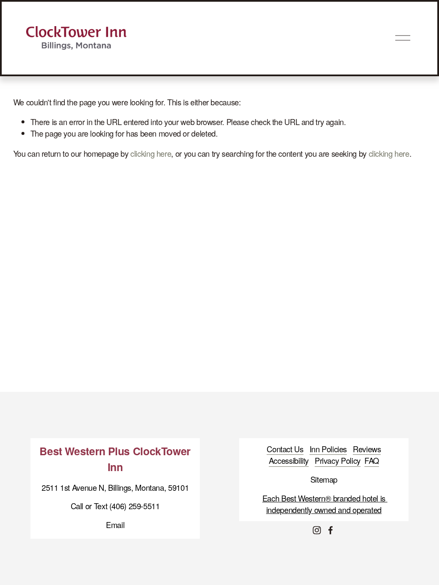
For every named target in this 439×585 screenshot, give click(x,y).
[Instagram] (317, 530)
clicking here (150, 153)
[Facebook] (330, 530)
